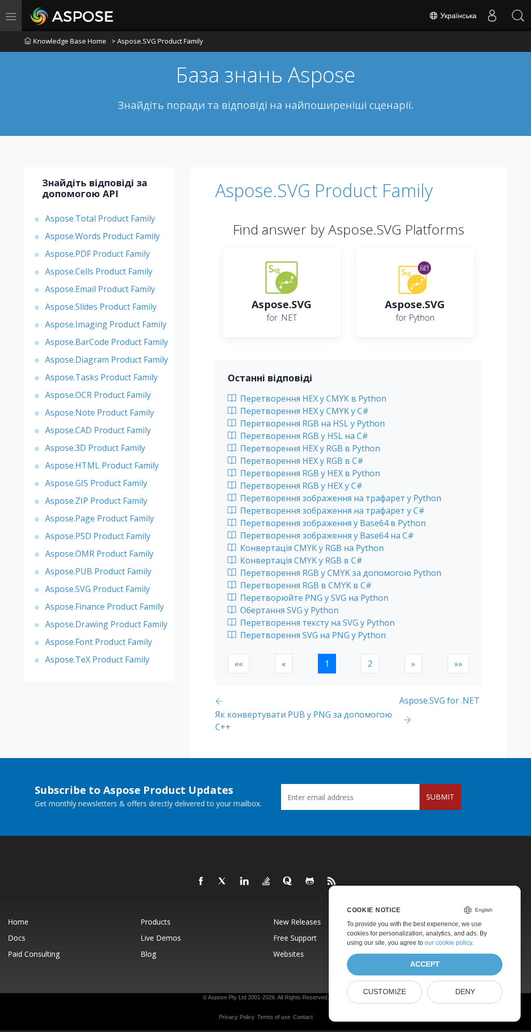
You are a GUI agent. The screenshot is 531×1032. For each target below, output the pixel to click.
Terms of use (273, 1017)
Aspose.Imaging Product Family (105, 324)
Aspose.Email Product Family (100, 289)
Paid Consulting (34, 954)
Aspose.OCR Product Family (98, 395)
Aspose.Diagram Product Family (106, 359)
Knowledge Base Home (69, 41)
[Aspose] (72, 16)
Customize (384, 992)
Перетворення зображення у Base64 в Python (332, 523)
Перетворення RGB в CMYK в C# (305, 585)
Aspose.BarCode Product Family (106, 342)
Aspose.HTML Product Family (102, 465)
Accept (425, 964)
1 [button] (327, 663)
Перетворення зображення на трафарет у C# (331, 510)
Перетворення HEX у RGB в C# (301, 460)
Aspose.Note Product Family (99, 412)
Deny (465, 992)
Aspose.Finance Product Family (104, 606)
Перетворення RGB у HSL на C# (303, 436)
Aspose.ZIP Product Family (96, 500)
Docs (16, 938)
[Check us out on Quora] (288, 881)
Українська (457, 15)
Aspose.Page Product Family (99, 518)
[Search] (518, 15)
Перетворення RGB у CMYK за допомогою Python (339, 573)
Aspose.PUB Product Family (98, 571)
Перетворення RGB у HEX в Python (309, 473)
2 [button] (370, 663)
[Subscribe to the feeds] (332, 881)
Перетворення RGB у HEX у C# (300, 485)
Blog (148, 954)
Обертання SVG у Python (288, 610)
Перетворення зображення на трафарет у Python (339, 498)
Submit (440, 797)
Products (156, 922)
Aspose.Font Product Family (98, 642)
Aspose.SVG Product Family (97, 589)
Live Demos (161, 938)
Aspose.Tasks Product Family (101, 377)
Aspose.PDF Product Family (97, 253)
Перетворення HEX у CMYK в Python (312, 398)
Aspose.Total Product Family (100, 218)
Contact (303, 1017)
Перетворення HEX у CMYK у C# (303, 411)
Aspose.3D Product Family (95, 447)
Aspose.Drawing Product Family (106, 624)
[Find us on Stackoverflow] (266, 881)
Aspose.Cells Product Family (98, 271)
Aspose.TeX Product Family (97, 659)
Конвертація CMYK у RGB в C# (300, 560)
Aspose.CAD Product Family (98, 430)
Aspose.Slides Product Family (101, 306)
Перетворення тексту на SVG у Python (316, 622)
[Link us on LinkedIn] (244, 881)
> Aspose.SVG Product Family (157, 41)
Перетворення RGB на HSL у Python (311, 423)
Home (18, 922)
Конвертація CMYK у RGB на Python (311, 548)
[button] (413, 663)
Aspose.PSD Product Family (97, 536)
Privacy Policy (237, 1017)
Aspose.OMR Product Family (99, 553)
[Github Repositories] (310, 881)
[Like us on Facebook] (201, 881)
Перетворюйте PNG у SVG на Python (313, 597)
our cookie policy (448, 942)
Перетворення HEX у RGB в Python (309, 448)
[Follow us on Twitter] (223, 881)
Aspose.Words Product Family (102, 236)
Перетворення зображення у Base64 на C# (326, 535)
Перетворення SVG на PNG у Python (312, 635)
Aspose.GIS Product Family (96, 483)
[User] (492, 15)
